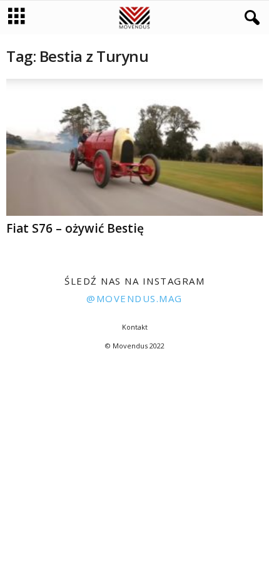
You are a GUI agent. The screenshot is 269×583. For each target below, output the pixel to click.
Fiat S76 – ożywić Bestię (75, 228)
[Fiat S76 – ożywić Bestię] (134, 147)
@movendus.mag (134, 298)
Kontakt (135, 327)
